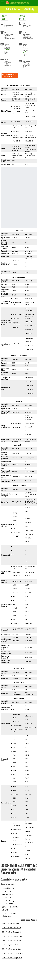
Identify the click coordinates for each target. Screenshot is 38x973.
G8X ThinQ (3, 17)
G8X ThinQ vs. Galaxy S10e (12, 936)
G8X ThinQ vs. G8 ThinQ (11, 923)
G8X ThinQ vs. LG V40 (10, 945)
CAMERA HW (7, 50)
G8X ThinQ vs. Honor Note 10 (12, 953)
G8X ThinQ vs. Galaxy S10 (11, 932)
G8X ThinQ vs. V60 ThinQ (11, 928)
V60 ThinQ (22, 17)
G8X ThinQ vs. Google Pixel (12, 958)
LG (2, 16)
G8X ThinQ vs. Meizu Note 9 (12, 949)
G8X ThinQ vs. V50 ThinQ (11, 940)
